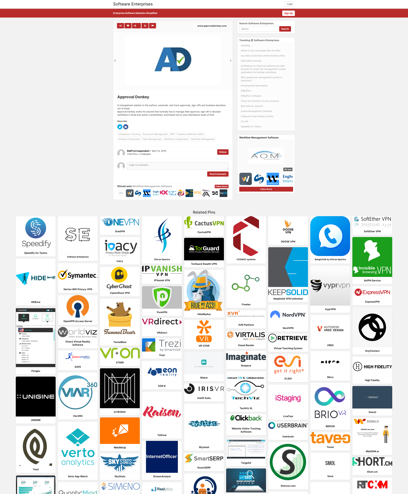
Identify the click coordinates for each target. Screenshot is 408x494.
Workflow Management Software (152, 186)
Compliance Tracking (129, 134)
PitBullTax (246, 90)
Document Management (155, 134)
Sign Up (288, 13)
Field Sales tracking (251, 60)
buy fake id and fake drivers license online (263, 55)
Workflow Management (203, 139)
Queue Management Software (256, 111)
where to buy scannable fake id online (260, 50)
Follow (222, 152)
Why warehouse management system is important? (261, 79)
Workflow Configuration (176, 139)
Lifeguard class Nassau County (257, 116)
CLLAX (244, 121)
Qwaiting (245, 45)
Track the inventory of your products (260, 101)
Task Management (152, 139)
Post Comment (218, 174)
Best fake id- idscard (252, 106)
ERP (172, 134)
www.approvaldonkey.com (212, 25)
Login (290, 4)
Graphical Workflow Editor (190, 134)
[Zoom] (145, 25)
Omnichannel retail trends (254, 85)
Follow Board (222, 186)
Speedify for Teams (251, 126)
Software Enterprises (133, 4)
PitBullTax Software (251, 95)
